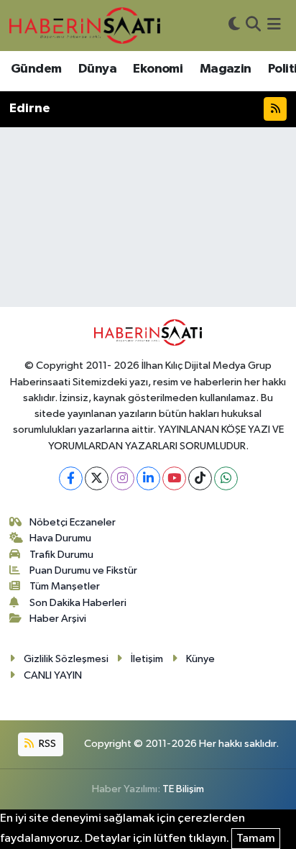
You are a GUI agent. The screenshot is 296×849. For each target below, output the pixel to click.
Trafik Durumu (61, 554)
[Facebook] (71, 478)
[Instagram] (122, 478)
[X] (96, 478)
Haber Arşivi (57, 618)
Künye (200, 658)
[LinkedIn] (148, 478)
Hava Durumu (60, 538)
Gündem (36, 69)
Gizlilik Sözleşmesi (66, 658)
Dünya (97, 69)
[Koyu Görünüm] (234, 25)
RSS (46, 743)
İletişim (147, 658)
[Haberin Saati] (84, 25)
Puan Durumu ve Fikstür (83, 570)
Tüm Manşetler (64, 586)
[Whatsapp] (226, 478)
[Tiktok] (200, 478)
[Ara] (253, 25)
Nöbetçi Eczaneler (72, 522)
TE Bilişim (183, 789)
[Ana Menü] (274, 25)
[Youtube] (174, 478)
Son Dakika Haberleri (77, 602)
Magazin (225, 69)
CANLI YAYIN (53, 675)
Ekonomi (157, 69)
